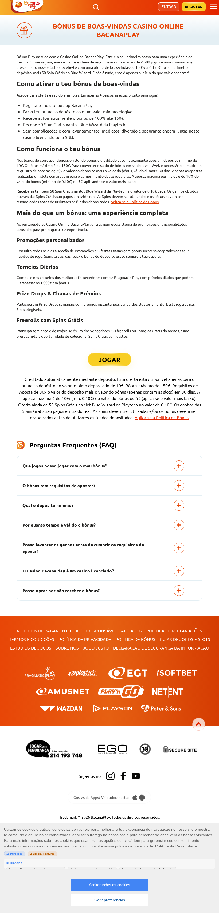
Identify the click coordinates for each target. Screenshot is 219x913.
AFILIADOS (131, 630)
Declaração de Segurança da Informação (161, 648)
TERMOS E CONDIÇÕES (31, 639)
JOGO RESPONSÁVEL (96, 630)
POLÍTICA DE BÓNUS (135, 639)
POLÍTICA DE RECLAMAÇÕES (174, 630)
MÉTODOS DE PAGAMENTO (44, 630)
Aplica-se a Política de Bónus (135, 201)
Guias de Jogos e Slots (185, 639)
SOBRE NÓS (67, 648)
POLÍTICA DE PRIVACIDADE (84, 639)
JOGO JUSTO (96, 648)
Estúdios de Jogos (30, 648)
